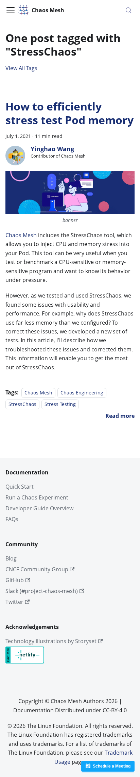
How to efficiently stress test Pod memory (69, 113)
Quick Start (19, 486)
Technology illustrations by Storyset (51, 641)
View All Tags (21, 68)
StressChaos (22, 404)
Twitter (14, 602)
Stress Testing (60, 404)
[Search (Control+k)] (128, 10)
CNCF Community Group (36, 569)
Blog (11, 558)
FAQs (11, 519)
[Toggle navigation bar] (10, 10)
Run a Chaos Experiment (36, 497)
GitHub (14, 580)
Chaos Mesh (21, 235)
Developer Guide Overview (39, 508)
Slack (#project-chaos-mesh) (41, 591)
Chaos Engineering (81, 392)
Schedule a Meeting (111, 766)
